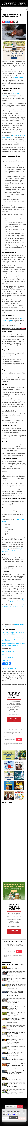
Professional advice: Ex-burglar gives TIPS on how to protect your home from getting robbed (16, 1085)
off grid (9, 673)
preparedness (15, 673)
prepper (22, 673)
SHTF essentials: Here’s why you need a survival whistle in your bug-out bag (16, 1047)
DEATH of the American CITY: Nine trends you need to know (15, 1053)
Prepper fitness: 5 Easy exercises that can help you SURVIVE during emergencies (16, 1034)
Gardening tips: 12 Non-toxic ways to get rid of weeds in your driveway (16, 1091)
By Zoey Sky (15, 975)
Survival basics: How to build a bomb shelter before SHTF (16, 1007)
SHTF (22, 675)
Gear (23, 671)
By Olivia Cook (15, 981)
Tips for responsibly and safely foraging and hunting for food (14, 967)
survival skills (18, 677)
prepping (4, 675)
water (17, 679)
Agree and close (13, 1117)
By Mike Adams (15, 1055)
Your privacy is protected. (8, 743)
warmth (13, 679)
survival (4, 677)
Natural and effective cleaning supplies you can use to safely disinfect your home (14, 1001)
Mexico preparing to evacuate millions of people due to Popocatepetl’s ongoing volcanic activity (16, 1072)
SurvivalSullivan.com (7, 657)
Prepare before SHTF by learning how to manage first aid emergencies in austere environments (13, 638)
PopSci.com (5, 654)
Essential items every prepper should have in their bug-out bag (16, 979)
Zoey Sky (11, 19)
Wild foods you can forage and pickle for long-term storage (16, 1027)
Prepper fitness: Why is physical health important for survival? (15, 1078)
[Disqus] (14, 823)
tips (9, 679)
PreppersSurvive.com (18, 77)
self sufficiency (12, 675)
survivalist (5, 679)
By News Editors (16, 996)
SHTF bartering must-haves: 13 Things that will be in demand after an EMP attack (16, 1065)
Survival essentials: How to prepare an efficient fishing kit (12, 549)
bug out (13, 671)
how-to (4, 673)
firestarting (19, 671)
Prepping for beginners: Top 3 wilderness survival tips (14, 973)
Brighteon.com (6, 660)
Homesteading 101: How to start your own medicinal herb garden (16, 1013)
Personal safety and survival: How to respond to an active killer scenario (16, 1058)
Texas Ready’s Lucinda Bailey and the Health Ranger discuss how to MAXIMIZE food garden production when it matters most (16, 1020)
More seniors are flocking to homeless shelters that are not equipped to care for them (16, 986)
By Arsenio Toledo (16, 1075)
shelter (18, 675)
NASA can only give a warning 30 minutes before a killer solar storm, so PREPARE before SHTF (16, 1041)
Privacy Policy (11, 1114)
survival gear (10, 677)
